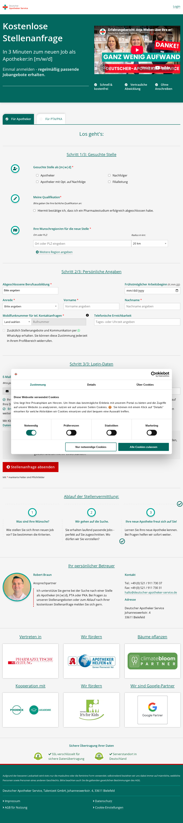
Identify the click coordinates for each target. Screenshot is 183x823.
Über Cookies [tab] (145, 384)
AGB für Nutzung (16, 807)
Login (176, 6)
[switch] (71, 433)
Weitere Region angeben (56, 252)
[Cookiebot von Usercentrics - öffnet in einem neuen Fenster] (153, 374)
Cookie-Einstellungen (109, 807)
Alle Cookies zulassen (143, 446)
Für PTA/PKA (53, 119)
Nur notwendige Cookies (90, 446)
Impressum (12, 801)
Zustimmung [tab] (38, 384)
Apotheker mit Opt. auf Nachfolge (63, 182)
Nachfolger (119, 175)
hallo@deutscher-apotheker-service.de (151, 592)
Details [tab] (91, 384)
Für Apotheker (21, 119)
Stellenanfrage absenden (32, 467)
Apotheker (47, 175)
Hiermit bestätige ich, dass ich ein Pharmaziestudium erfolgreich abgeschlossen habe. (95, 211)
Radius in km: (138, 235)
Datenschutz (103, 801)
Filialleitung (120, 182)
